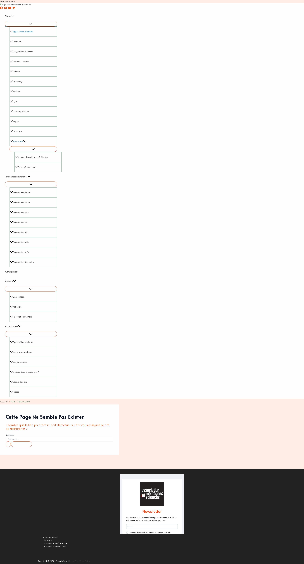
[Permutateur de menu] (31, 23)
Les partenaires (20, 362)
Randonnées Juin (20, 232)
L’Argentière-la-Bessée (23, 51)
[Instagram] (5, 8)
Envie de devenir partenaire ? (26, 372)
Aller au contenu (7, 1)
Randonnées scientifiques (16, 176)
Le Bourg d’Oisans (21, 111)
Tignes (16, 121)
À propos (9, 281)
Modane (16, 91)
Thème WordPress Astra (79, 561)
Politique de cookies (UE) (55, 546)
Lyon (15, 101)
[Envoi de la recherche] (8, 444)
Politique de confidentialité (55, 543)
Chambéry (17, 81)
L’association (18, 297)
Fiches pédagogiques (27, 167)
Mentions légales (50, 537)
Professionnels (11, 326)
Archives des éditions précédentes (33, 157)
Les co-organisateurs (22, 352)
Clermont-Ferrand (21, 61)
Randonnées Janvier (22, 192)
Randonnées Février (22, 202)
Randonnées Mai (20, 222)
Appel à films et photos (23, 342)
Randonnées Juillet (21, 242)
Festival (8, 16)
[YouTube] (9, 8)
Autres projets (11, 271)
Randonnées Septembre (23, 262)
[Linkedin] (13, 8)
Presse (16, 392)
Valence (16, 71)
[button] (12, 16)
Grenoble (17, 41)
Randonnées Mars (21, 212)
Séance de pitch (20, 382)
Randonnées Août (21, 252)
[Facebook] (1, 8)
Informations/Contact (22, 316)
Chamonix (17, 131)
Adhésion (17, 307)
